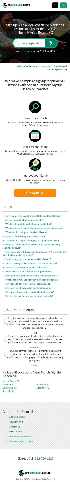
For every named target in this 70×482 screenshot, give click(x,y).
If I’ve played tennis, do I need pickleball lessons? (29, 292)
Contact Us (14, 426)
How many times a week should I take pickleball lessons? (33, 216)
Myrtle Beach (61, 66)
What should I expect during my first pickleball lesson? (32, 240)
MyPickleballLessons (26, 66)
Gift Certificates (17, 417)
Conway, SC (8, 384)
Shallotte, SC (43, 384)
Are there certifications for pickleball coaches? (28, 288)
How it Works (16, 421)
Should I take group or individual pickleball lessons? (31, 263)
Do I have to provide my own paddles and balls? (29, 296)
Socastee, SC (43, 387)
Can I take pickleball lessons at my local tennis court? (31, 275)
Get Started (35, 193)
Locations (46, 66)
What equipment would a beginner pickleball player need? (34, 228)
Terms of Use (15, 431)
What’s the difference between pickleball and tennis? (31, 279)
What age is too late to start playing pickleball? (28, 224)
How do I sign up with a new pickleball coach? (28, 259)
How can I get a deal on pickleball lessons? (26, 267)
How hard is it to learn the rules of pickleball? (28, 271)
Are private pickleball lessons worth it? (24, 220)
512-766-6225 (47, 51)
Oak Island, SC (9, 387)
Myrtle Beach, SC (11, 381)
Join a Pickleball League (21, 441)
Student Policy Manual (20, 436)
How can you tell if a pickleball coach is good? (28, 283)
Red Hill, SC (8, 391)
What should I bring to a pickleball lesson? (26, 232)
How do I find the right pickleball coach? (25, 236)
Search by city (22, 51)
